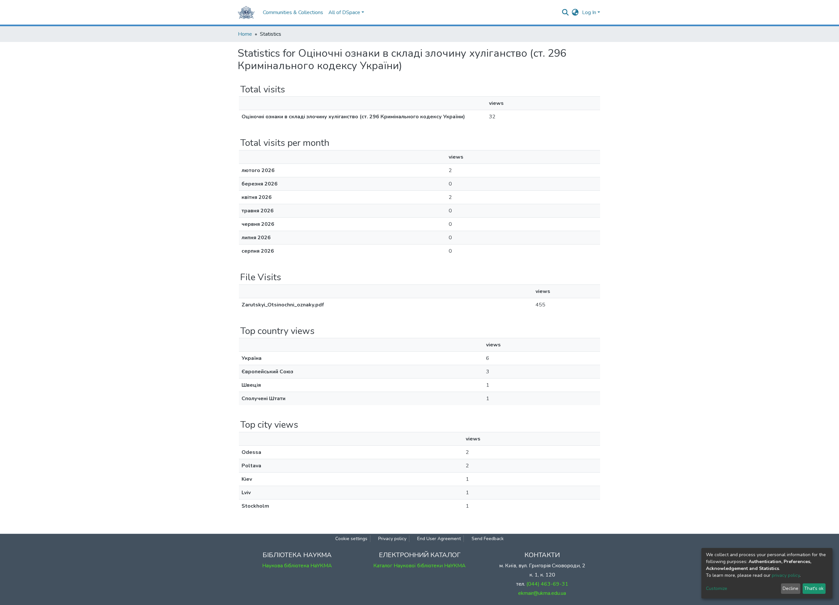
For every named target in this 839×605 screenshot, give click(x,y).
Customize (716, 588)
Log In (589, 12)
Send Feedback (488, 539)
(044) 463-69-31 (547, 584)
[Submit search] (565, 12)
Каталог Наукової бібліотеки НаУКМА (419, 565)
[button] (575, 12)
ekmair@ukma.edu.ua (542, 593)
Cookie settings (351, 539)
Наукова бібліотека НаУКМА (297, 565)
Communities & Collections (293, 12)
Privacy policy (392, 539)
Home (245, 34)
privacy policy (786, 575)
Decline (790, 588)
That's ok (814, 588)
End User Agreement (439, 539)
